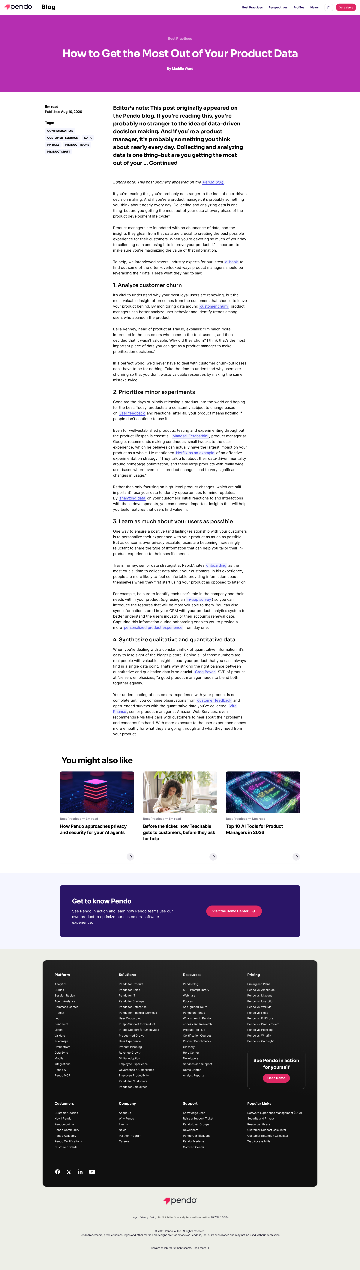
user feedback (132, 413)
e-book (231, 262)
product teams (77, 144)
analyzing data (132, 498)
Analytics (61, 984)
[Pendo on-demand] (329, 7)
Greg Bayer (205, 672)
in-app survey (199, 599)
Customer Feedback (62, 137)
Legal (134, 1217)
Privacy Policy (148, 1217)
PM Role (53, 144)
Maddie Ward (182, 69)
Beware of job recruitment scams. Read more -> (180, 1247)
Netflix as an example (195, 453)
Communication (60, 131)
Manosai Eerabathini (190, 436)
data (88, 137)
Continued (163, 163)
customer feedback (214, 700)
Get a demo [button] (346, 7)
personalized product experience (153, 627)
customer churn (214, 306)
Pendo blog (213, 182)
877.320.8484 (220, 1217)
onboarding (216, 565)
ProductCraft (58, 151)
